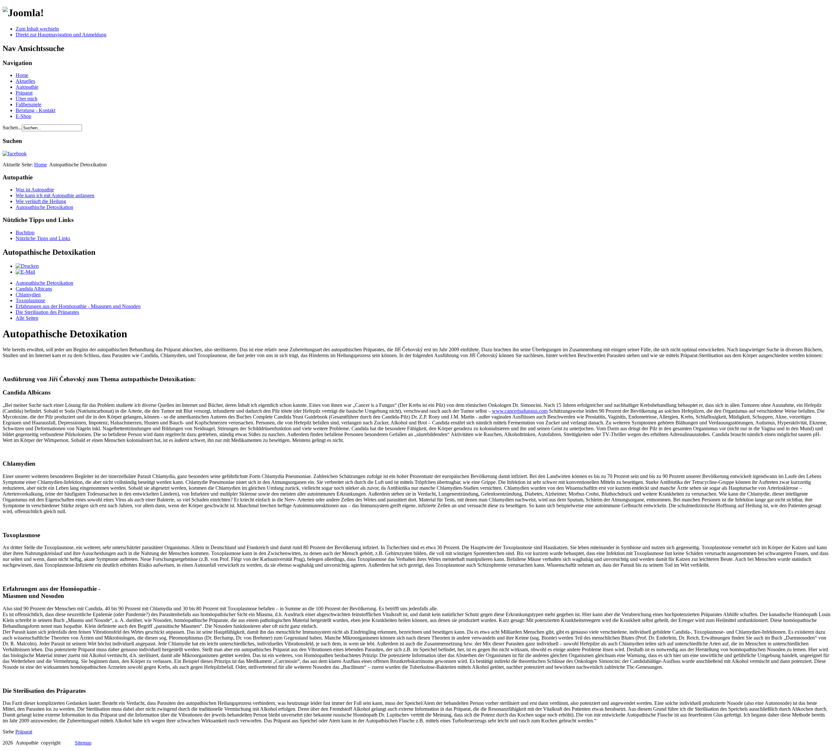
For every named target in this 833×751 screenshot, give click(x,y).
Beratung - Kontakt (35, 110)
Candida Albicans (34, 288)
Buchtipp (25, 232)
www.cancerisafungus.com (520, 411)
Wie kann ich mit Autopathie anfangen (55, 195)
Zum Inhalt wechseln (37, 29)
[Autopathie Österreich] (15, 153)
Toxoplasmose (30, 300)
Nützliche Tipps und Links (43, 238)
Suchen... (12, 127)
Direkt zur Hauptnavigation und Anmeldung (61, 34)
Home (22, 75)
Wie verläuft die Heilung (41, 201)
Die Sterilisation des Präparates (47, 312)
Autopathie (27, 87)
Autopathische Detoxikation (44, 207)
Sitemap (83, 742)
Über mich (26, 98)
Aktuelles (25, 81)
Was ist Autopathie (35, 189)
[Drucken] (27, 266)
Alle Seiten (27, 318)
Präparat (24, 93)
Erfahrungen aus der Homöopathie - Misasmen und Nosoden (78, 306)
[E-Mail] (25, 272)
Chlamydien (28, 294)
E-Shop (23, 116)
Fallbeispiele (28, 104)
